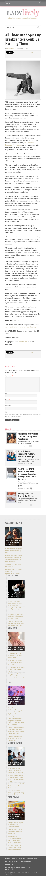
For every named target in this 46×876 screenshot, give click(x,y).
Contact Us (9, 865)
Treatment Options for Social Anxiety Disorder (15, 763)
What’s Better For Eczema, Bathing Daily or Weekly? (16, 648)
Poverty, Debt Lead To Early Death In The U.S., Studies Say (15, 831)
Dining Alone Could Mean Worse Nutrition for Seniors (16, 610)
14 (31, 463)
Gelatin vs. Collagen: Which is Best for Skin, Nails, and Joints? (15, 603)
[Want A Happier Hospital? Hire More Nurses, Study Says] (11, 460)
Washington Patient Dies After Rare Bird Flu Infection (15, 816)
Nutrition (13, 575)
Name (7, 393)
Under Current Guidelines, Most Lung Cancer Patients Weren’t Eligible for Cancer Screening (16, 712)
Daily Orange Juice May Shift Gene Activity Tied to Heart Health (15, 617)
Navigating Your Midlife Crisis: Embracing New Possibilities (28, 436)
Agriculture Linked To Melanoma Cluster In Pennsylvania (15, 738)
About (14, 859)
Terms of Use (26, 862)
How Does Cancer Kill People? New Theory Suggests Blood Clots (14, 847)
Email (7, 399)
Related (8, 429)
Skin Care (12, 628)
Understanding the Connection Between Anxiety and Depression (15, 770)
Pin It (31, 52)
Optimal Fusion (9, 874)
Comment (9, 376)
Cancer (11, 682)
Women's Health (13, 523)
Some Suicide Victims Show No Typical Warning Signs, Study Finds (16, 793)
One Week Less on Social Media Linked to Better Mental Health (16, 786)
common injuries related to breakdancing (20, 327)
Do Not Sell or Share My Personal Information (17, 868)
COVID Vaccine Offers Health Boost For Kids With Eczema (15, 655)
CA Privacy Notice (12, 862)
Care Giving (13, 797)
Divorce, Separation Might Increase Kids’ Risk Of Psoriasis (16, 669)
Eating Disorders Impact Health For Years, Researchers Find (15, 824)
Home (7, 859)
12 (31, 505)
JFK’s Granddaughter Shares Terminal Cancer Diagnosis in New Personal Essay (15, 701)
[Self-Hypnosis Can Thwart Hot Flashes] (11, 502)
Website (8, 406)
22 (30, 446)
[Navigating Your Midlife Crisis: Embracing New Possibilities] (11, 443)
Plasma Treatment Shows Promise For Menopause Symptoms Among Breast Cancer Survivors (27, 473)
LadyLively (10, 48)
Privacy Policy (32, 859)
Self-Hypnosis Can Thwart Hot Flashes (26, 494)
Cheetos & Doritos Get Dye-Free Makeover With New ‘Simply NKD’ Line (16, 623)
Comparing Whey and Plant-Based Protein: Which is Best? (14, 595)
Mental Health (15, 742)
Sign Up (22, 859)
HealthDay (23, 342)
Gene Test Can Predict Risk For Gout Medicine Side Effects (15, 662)
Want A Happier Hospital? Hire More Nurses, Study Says (26, 454)
